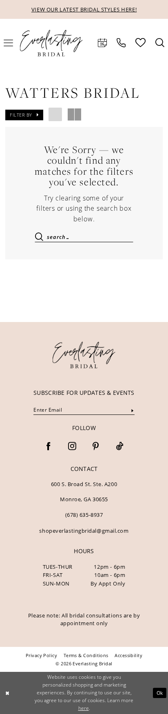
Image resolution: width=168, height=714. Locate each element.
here (83, 708)
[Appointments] (102, 42)
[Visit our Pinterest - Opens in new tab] (95, 447)
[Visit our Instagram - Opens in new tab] (72, 447)
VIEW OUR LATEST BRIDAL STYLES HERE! (84, 9)
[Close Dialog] (7, 693)
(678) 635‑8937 (84, 514)
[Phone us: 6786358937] (121, 42)
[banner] (84, 355)
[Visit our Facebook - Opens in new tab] (48, 447)
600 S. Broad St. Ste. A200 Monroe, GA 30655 (84, 491)
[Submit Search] (42, 237)
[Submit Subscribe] (132, 410)
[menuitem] (102, 42)
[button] (24, 115)
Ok (160, 692)
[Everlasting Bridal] (51, 43)
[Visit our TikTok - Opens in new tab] (119, 447)
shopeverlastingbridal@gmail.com (83, 530)
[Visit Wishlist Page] (140, 43)
